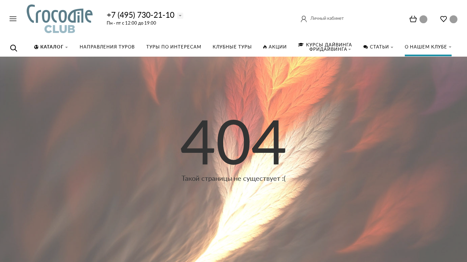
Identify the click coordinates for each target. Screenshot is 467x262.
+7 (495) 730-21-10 (140, 15)
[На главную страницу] (60, 18)
